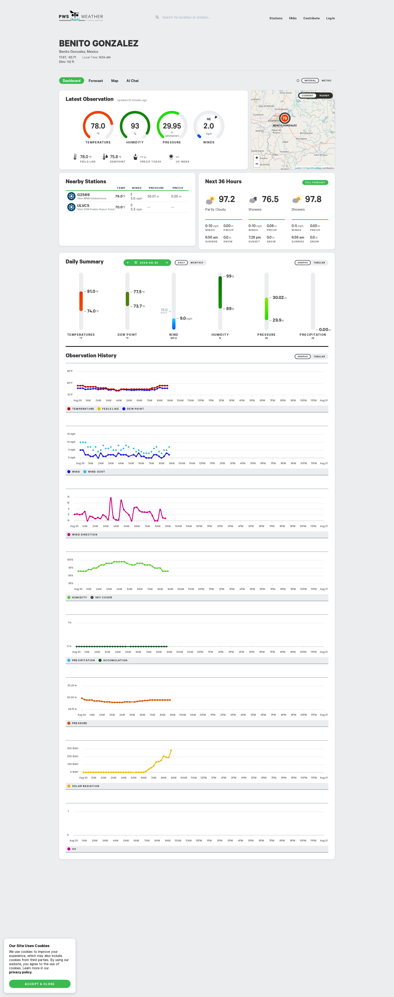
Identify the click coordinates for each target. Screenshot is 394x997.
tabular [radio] (319, 262)
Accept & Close (40, 984)
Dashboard (71, 81)
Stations (276, 18)
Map (114, 81)
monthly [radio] (197, 262)
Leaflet (298, 168)
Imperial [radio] (310, 80)
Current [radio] (308, 95)
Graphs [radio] (303, 356)
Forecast (96, 81)
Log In (330, 18)
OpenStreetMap (313, 168)
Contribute (311, 18)
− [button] (256, 163)
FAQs (293, 18)
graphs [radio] (303, 262)
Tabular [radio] (319, 356)
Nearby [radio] (324, 95)
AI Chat (132, 81)
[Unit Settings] (298, 80)
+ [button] (256, 157)
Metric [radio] (327, 80)
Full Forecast (315, 182)
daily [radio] (181, 262)
